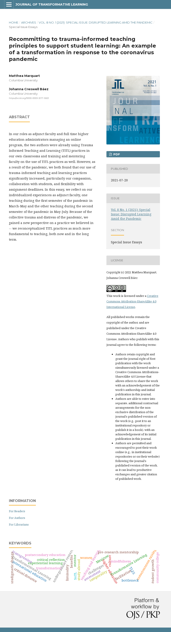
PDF (116, 154)
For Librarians (19, 524)
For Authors (17, 518)
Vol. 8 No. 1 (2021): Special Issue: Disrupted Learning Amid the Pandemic (96, 22)
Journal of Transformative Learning (52, 4)
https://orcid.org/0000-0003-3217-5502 (29, 98)
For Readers (17, 511)
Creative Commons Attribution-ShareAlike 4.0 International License (132, 301)
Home (13, 22)
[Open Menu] (8, 4)
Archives (28, 22)
